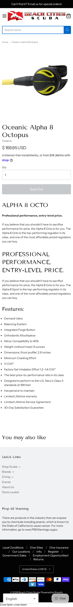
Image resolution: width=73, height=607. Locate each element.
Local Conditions (13, 547)
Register (53, 551)
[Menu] (4, 16)
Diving (6, 477)
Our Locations (21, 551)
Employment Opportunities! (51, 555)
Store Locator (10, 492)
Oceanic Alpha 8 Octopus (25, 42)
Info (39, 551)
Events (6, 482)
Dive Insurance (59, 547)
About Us (8, 487)
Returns (38, 559)
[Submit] (67, 30)
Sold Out (36, 189)
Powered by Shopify (51, 592)
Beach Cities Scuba (29, 592)
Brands (6, 472)
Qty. (4, 167)
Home (5, 42)
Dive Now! (6, 604)
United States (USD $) (34, 569)
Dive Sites (36, 547)
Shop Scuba (9, 466)
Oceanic (7, 140)
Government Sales (14, 555)
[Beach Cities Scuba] (36, 16)
